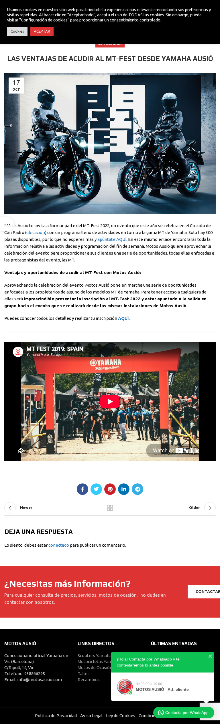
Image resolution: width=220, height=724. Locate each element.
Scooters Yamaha (95, 655)
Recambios (89, 679)
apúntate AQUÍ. (112, 239)
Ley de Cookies (120, 715)
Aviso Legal (91, 715)
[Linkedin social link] (123, 489)
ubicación (35, 232)
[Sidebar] (7, 224)
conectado (58, 545)
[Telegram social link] (137, 489)
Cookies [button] (17, 31)
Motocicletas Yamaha (98, 661)
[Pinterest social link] (110, 489)
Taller (83, 673)
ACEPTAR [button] (42, 31)
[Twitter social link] (96, 489)
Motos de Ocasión (95, 667)
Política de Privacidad (56, 715)
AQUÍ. (124, 318)
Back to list (110, 507)
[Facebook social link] (82, 489)
